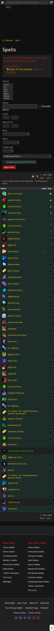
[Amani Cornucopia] (4, 322)
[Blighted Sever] (4, 354)
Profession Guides (11, 564)
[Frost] (8, 89)
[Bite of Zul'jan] (4, 270)
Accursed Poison (14, 206)
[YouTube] (34, 618)
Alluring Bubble (14, 264)
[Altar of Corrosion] (4, 193)
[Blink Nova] (4, 341)
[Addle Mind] (4, 360)
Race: (5, 130)
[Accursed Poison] (4, 206)
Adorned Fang (13, 232)
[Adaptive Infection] (4, 418)
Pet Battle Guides (36, 573)
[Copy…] (33, 176)
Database (9, 40)
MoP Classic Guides (37, 543)
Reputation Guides (36, 569)
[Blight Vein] (4, 245)
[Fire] (8, 87)
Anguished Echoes (15, 290)
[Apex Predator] (4, 283)
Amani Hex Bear (14, 213)
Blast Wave (12, 380)
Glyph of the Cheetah (20, 69)
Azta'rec (11, 470)
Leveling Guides (10, 556)
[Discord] (16, 618)
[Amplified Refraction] (4, 393)
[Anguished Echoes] (4, 290)
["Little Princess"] (4, 502)
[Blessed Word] (4, 251)
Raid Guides (8, 569)
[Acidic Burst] (4, 399)
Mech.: (5, 138)
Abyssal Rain (13, 258)
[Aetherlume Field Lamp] (4, 463)
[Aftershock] (4, 444)
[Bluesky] (25, 618)
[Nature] (8, 94)
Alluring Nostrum (14, 277)
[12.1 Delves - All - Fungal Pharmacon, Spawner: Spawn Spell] (4, 412)
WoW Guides (9, 543)
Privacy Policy (19, 613)
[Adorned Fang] (4, 232)
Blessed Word (13, 251)
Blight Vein (12, 245)
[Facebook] (29, 618)
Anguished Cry (13, 489)
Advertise (44, 603)
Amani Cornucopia (15, 322)
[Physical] (8, 96)
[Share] (51, 2)
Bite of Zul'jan (13, 271)
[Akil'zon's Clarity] (4, 315)
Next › (42, 178)
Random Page (31, 608)
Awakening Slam (14, 425)
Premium (44, 608)
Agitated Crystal (14, 200)
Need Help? (10, 603)
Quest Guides (34, 564)
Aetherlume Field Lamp (17, 464)
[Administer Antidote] (4, 431)
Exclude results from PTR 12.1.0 (20, 162)
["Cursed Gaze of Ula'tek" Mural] (4, 450)
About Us (34, 603)
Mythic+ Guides (10, 560)
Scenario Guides (35, 577)
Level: (5, 113)
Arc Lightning (13, 348)
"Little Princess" (14, 502)
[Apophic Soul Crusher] (4, 219)
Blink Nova (12, 341)
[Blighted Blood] (4, 238)
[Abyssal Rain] (4, 257)
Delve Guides (9, 551)
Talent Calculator (11, 573)
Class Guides (9, 547)
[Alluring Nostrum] (4, 277)
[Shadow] (8, 98)
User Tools (22, 603)
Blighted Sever (13, 354)
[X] (20, 618)
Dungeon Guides (35, 556)
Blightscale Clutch (15, 457)
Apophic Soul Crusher (16, 219)
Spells (17, 40)
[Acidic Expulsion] (4, 309)
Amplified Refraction (16, 393)
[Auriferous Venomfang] (4, 335)
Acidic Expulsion (14, 309)
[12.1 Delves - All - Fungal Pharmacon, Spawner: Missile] (4, 476)
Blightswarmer (14, 296)
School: (6, 81)
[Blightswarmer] (4, 296)
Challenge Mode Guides (38, 581)
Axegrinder (12, 328)
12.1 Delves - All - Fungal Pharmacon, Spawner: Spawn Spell (23, 412)
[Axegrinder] (4, 328)
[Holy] (8, 91)
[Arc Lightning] (4, 348)
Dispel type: (8, 147)
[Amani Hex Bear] (4, 212)
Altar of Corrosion (15, 193)
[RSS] (38, 618)
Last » (48, 178)
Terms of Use (34, 613)
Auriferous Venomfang (17, 335)
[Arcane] (8, 85)
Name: (6, 102)
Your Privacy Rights (14, 608)
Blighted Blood (14, 238)
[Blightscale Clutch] (4, 457)
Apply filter (9, 167)
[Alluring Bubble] (4, 264)
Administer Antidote (16, 431)
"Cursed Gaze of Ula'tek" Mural (20, 451)
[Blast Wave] (4, 380)
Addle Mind (12, 361)
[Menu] (2, 2)
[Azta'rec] (4, 470)
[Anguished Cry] (4, 489)
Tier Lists (7, 577)
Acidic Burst (12, 399)
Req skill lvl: (8, 122)
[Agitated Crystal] (4, 200)
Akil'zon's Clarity (14, 316)
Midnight (7, 581)
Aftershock (12, 444)
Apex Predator (13, 283)
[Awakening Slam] (4, 425)
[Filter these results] (37, 176)
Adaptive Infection (15, 419)
